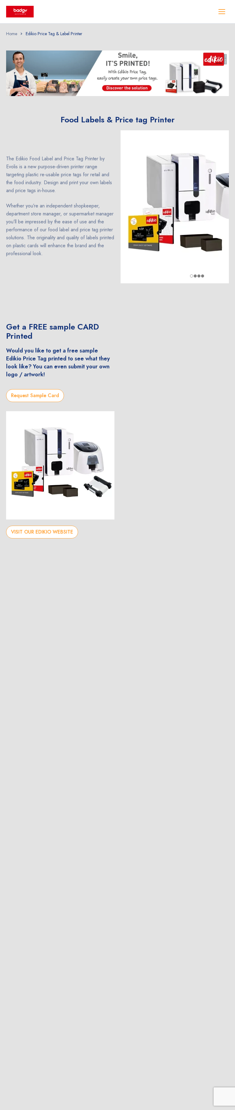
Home (11, 34)
